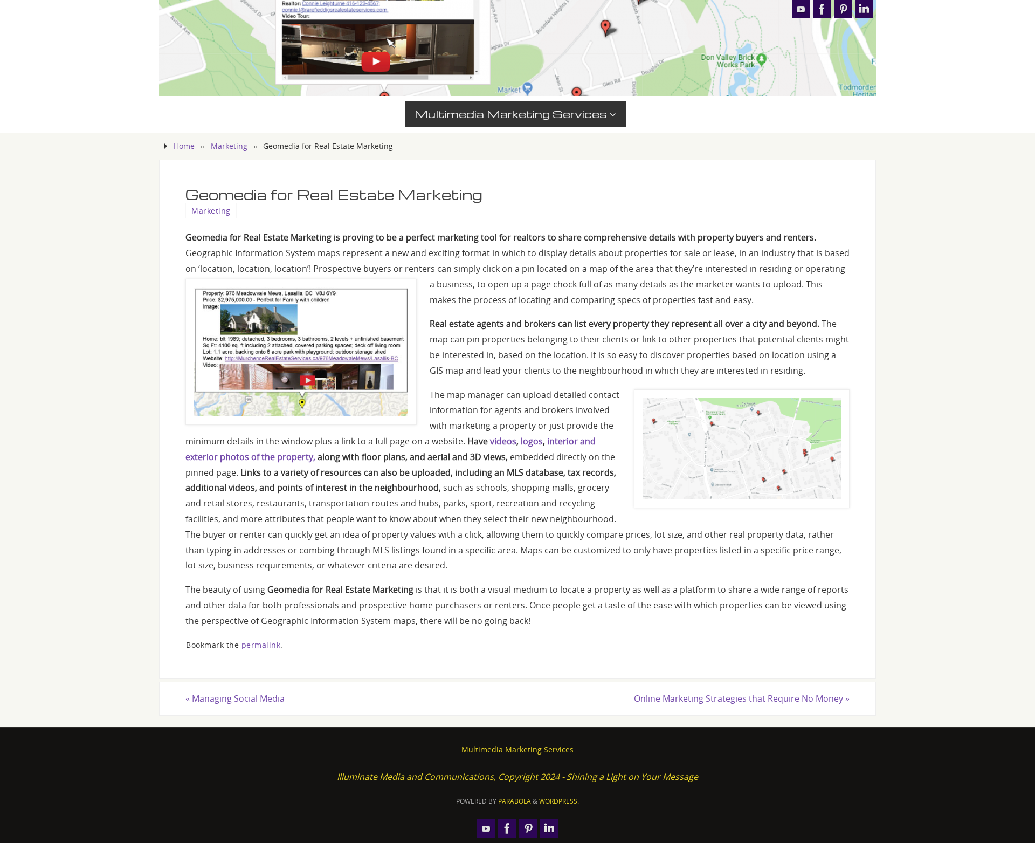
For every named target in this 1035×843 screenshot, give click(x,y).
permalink (261, 645)
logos (532, 441)
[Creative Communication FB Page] (822, 9)
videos (503, 441)
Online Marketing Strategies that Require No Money (742, 698)
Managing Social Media (235, 698)
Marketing (229, 146)
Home (184, 146)
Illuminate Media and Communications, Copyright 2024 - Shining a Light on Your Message (517, 777)
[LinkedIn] (864, 9)
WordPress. (559, 801)
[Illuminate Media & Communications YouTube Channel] (801, 9)
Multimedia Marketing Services (517, 749)
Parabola (514, 801)
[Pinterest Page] (843, 9)
